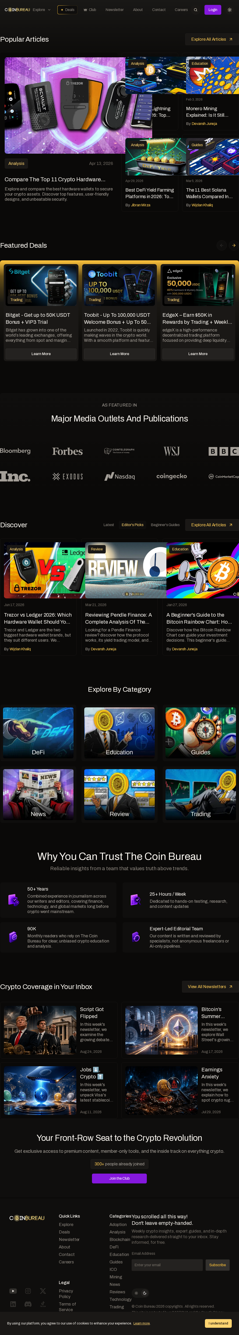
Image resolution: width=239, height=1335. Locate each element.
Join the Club (119, 1178)
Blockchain (119, 1239)
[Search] (196, 10)
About (138, 10)
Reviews (117, 1292)
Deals (69, 10)
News (114, 1284)
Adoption (118, 1224)
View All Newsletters (207, 986)
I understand (218, 1323)
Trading (116, 1307)
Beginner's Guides (165, 525)
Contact (159, 10)
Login (212, 10)
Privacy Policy (66, 1294)
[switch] (140, 1293)
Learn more (142, 1323)
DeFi (114, 1247)
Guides (116, 1262)
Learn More (41, 354)
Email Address (143, 1253)
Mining (115, 1277)
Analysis (117, 1232)
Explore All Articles (208, 39)
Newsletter (114, 10)
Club (92, 10)
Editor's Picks (132, 525)
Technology (120, 1299)
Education (119, 1254)
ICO (113, 1269)
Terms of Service (67, 1307)
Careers (181, 10)
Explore (39, 10)
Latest (108, 525)
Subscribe (217, 1265)
